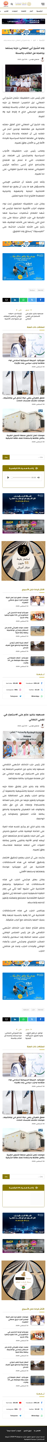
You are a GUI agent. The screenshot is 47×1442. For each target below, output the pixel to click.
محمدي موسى (34, 59)
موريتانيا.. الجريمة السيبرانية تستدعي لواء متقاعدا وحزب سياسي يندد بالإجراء (26, 361)
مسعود (26, 1009)
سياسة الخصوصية (30, 1439)
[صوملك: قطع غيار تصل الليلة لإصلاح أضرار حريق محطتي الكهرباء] (37, 601)
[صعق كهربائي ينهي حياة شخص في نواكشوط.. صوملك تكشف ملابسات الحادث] (23, 382)
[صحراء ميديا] (23, 4)
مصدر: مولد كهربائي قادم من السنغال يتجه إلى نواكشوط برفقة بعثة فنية (16, 630)
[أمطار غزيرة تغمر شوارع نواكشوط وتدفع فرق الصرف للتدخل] (37, 646)
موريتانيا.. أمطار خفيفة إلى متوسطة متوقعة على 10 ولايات (17, 660)
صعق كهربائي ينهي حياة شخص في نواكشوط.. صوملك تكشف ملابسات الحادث (23, 399)
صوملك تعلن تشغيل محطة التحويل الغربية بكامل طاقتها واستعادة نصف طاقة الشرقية (25, 437)
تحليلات (15, 11)
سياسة (32, 290)
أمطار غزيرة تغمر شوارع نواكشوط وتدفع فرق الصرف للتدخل (16, 645)
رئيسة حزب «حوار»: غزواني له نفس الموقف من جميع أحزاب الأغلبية (13, 316)
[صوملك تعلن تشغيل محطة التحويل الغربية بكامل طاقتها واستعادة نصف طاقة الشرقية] (23, 420)
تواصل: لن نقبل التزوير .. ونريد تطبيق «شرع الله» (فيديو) (34, 1035)
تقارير (6, 11)
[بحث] (11, 4)
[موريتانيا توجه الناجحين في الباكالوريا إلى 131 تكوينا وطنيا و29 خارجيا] (37, 616)
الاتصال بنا (37, 1430)
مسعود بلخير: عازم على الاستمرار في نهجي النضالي (34, 316)
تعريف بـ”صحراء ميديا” (14, 1430)
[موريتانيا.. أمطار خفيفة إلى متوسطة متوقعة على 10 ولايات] (37, 661)
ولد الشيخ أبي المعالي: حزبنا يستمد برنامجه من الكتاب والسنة (13, 1035)
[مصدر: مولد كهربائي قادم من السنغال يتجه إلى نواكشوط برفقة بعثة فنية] (37, 631)
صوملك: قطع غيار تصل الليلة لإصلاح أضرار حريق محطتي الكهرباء (17, 600)
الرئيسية (39, 11)
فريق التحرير (28, 1430)
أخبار (31, 11)
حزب (33, 1009)
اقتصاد (23, 11)
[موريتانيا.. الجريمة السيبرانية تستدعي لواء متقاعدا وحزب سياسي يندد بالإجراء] (23, 345)
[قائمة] (42, 4)
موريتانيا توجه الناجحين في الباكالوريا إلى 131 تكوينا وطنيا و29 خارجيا (16, 615)
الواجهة (40, 290)
